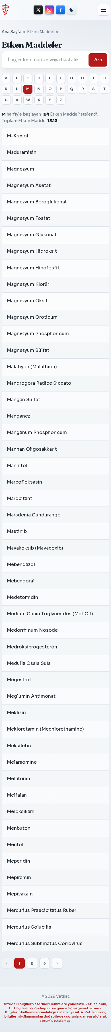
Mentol (15, 845)
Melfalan (17, 795)
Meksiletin (19, 746)
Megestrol (19, 680)
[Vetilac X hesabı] (38, 9)
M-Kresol (17, 136)
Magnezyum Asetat (29, 185)
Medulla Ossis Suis (29, 663)
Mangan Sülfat (23, 400)
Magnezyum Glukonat (32, 235)
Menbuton (18, 828)
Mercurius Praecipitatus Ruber (41, 910)
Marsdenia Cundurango (34, 515)
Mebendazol (21, 564)
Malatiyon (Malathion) (32, 367)
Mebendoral (20, 581)
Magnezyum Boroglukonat (37, 202)
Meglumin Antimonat (31, 696)
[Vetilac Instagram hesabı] (49, 9)
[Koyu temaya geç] (71, 9)
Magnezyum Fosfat (28, 218)
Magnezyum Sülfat (28, 350)
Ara (98, 59)
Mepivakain (20, 894)
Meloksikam (20, 811)
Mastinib (17, 531)
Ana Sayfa (11, 31)
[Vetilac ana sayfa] (5, 9)
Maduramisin (21, 152)
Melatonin (18, 779)
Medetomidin (22, 597)
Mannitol (17, 466)
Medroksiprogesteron (32, 647)
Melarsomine (22, 762)
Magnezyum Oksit (27, 301)
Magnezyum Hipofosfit (33, 268)
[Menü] (104, 10)
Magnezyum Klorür (28, 284)
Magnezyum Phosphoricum (38, 334)
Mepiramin (19, 877)
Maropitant (19, 498)
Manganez (18, 416)
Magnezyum (20, 169)
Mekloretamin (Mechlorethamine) (45, 729)
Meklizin (16, 713)
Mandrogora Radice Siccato (39, 383)
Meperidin (18, 861)
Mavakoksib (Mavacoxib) (35, 548)
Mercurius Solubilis (29, 927)
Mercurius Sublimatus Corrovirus (45, 943)
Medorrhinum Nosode (32, 630)
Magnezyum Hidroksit (32, 251)
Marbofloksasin (24, 482)
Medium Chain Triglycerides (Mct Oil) (50, 614)
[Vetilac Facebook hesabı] (60, 9)
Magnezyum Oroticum (32, 317)
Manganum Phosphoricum (37, 432)
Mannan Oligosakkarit (32, 449)
